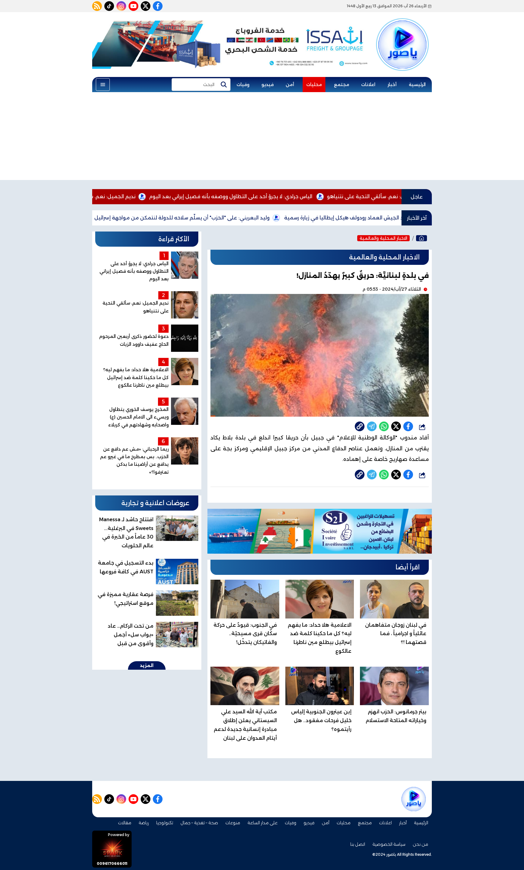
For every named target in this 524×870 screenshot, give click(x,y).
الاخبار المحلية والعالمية (383, 238)
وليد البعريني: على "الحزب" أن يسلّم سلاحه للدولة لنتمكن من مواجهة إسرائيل (220, 218)
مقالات (124, 822)
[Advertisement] (262, 137)
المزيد (146, 665)
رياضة (144, 822)
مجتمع (341, 84)
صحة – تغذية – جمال (199, 822)
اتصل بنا (357, 844)
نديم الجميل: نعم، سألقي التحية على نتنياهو (123, 196)
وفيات (243, 84)
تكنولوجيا (164, 822)
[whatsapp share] (384, 426)
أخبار (392, 84)
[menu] (103, 84)
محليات (314, 84)
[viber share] (372, 426)
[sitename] (413, 799)
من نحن (420, 844)
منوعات (232, 822)
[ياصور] (402, 34)
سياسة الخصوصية (388, 844)
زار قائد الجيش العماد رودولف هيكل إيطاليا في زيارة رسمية (388, 218)
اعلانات (368, 84)
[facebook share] (408, 426)
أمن (290, 84)
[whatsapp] (359, 426)
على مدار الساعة (262, 822)
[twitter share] (396, 426)
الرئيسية (417, 84)
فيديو (267, 84)
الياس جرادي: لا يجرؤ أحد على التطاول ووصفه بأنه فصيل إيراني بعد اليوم (269, 196)
